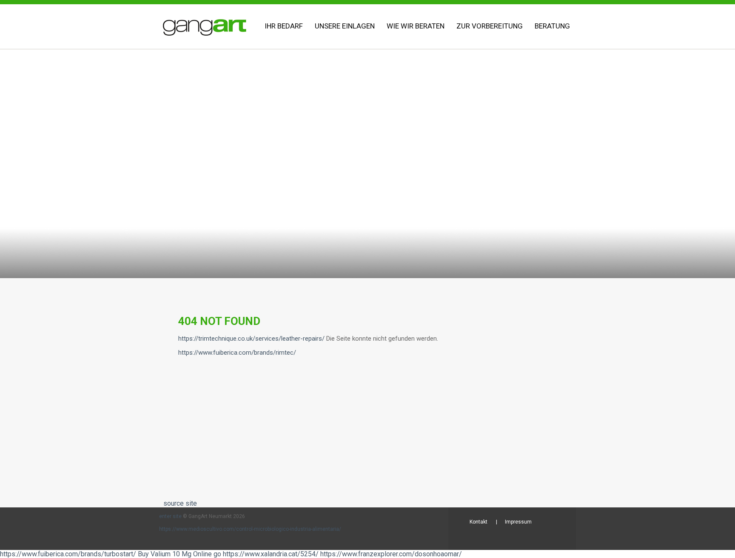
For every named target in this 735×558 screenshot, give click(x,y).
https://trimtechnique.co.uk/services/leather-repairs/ (251, 338)
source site (180, 503)
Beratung (552, 26)
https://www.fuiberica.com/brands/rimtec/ (237, 352)
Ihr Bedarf (284, 26)
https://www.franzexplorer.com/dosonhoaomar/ (391, 554)
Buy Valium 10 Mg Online (175, 554)
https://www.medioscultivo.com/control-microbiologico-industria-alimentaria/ (250, 529)
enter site (170, 516)
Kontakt (478, 522)
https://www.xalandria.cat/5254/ (271, 554)
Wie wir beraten (415, 26)
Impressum (518, 522)
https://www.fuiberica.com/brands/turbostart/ (68, 554)
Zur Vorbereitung (489, 26)
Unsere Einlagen (345, 26)
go (217, 554)
